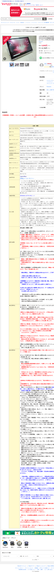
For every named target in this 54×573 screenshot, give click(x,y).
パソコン (17, 22)
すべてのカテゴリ (37, 18)
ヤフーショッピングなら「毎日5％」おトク (34, 5)
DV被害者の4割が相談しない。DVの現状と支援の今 (13, 1)
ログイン (21, 5)
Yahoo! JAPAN (50, 565)
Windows (22, 22)
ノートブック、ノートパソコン (31, 22)
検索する (44, 18)
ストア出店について (31, 569)
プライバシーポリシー (19, 568)
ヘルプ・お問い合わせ (48, 569)
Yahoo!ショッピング (40, 565)
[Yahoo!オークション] (10, 3)
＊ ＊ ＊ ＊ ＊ (47, 65)
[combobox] (17, 19)
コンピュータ (12, 22)
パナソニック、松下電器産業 (43, 22)
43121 (52, 66)
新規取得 (28, 3)
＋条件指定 (50, 18)
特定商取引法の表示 (22, 569)
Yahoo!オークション (21, 565)
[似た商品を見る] (4, 58)
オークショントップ (5, 22)
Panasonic (41, 41)
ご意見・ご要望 (40, 569)
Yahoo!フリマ (31, 565)
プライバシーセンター (29, 568)
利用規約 (36, 568)
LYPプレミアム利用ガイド (45, 568)
